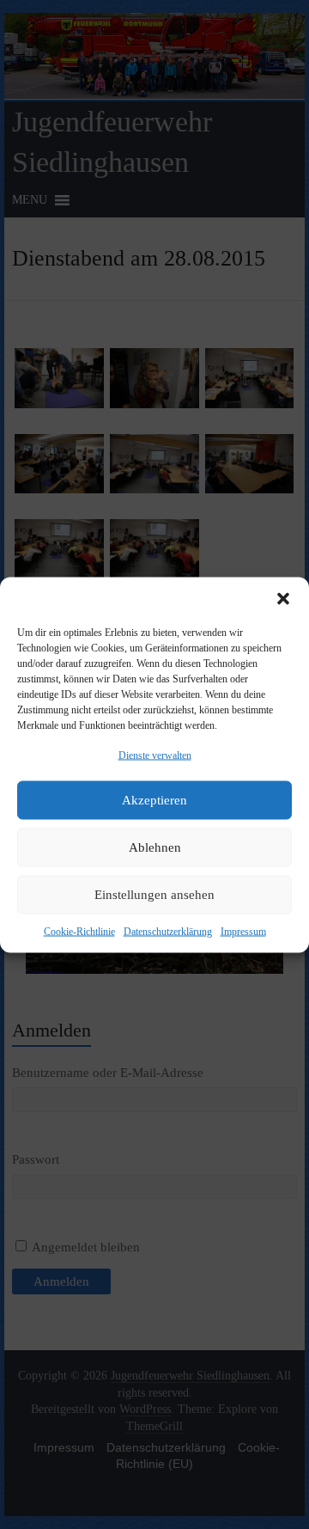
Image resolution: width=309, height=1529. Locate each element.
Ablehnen (155, 847)
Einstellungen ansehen (154, 895)
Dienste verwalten (154, 755)
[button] (283, 598)
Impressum (243, 931)
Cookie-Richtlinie (79, 931)
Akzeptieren (154, 800)
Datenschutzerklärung (168, 931)
